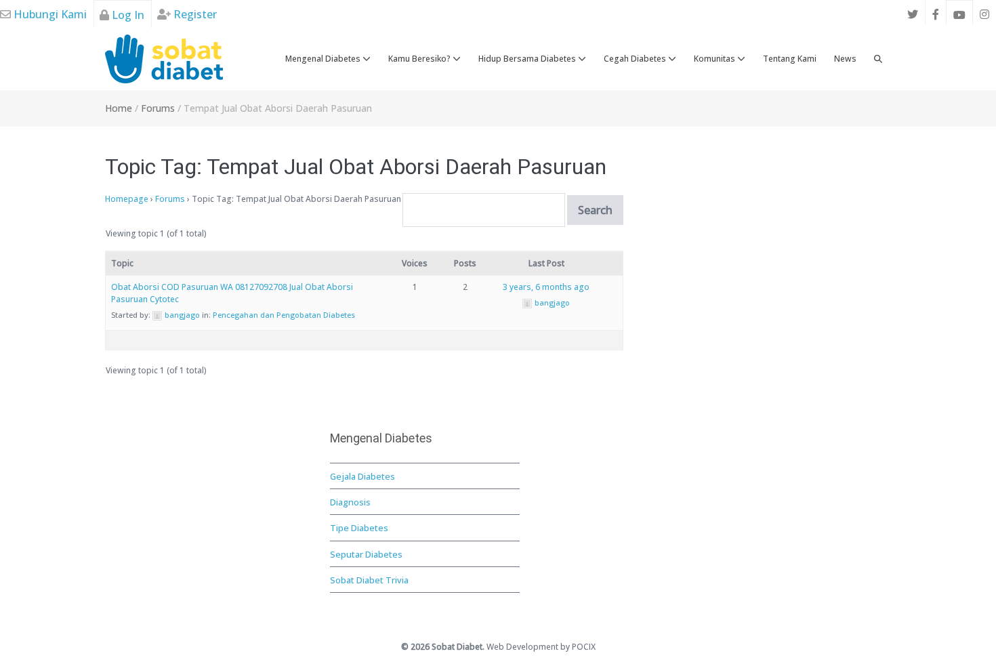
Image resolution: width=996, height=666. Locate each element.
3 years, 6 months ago (546, 287)
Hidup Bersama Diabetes (528, 58)
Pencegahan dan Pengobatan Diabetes (284, 315)
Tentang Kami (789, 58)
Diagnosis (350, 502)
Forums (170, 199)
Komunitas (715, 58)
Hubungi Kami (49, 14)
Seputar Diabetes (366, 554)
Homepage (126, 199)
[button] (878, 58)
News (845, 58)
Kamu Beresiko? (420, 58)
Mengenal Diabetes (323, 58)
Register (194, 14)
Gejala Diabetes (362, 476)
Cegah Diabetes (636, 58)
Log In (126, 14)
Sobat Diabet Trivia (369, 580)
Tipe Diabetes (359, 528)
